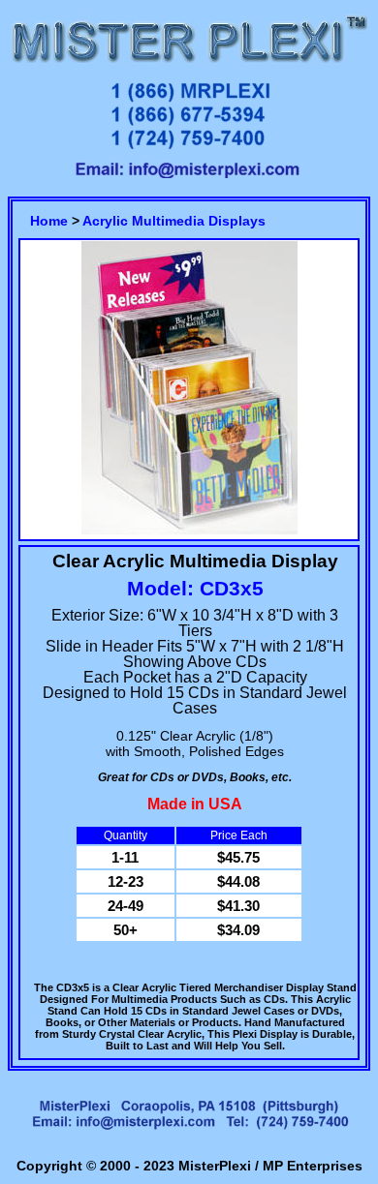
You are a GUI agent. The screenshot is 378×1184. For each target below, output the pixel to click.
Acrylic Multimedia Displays (174, 220)
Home (49, 220)
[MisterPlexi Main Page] (189, 65)
